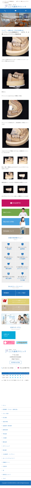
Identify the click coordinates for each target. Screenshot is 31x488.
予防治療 (5, 433)
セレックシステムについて (9, 458)
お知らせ (20, 30)
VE (3, 470)
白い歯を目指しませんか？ (22, 267)
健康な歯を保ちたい (8, 258)
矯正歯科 (5, 450)
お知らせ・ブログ (13, 30)
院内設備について (8, 231)
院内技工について (7, 474)
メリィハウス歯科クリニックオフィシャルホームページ (19, 301)
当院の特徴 (5, 421)
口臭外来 (5, 466)
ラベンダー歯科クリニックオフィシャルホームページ (18, 308)
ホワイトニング (6, 446)
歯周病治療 (5, 429)
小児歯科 (5, 437)
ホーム (4, 405)
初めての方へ (7, 212)
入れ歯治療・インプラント (9, 454)
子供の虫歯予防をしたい (22, 258)
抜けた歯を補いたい (22, 278)
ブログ (4, 478)
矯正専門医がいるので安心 (9, 277)
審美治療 (5, 442)
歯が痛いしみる (8, 248)
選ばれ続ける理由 (8, 221)
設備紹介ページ (6, 462)
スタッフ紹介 (22, 293)
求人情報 (5, 417)
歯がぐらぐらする (22, 248)
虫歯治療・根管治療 (7, 425)
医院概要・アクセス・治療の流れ (10, 409)
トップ (4, 30)
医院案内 (6, 293)
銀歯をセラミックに (8, 267)
